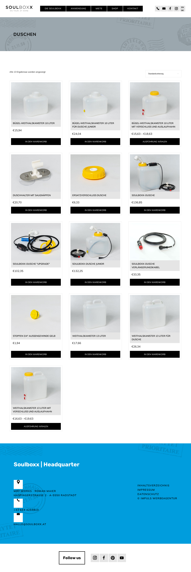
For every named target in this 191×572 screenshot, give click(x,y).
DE (182, 10)
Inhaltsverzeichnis (153, 485)
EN (182, 7)
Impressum (146, 489)
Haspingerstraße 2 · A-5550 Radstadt (45, 495)
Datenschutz (148, 494)
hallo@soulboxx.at (30, 524)
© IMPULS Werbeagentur (157, 498)
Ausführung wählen (155, 141)
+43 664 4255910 (26, 509)
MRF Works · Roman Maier (35, 491)
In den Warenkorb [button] (36, 141)
